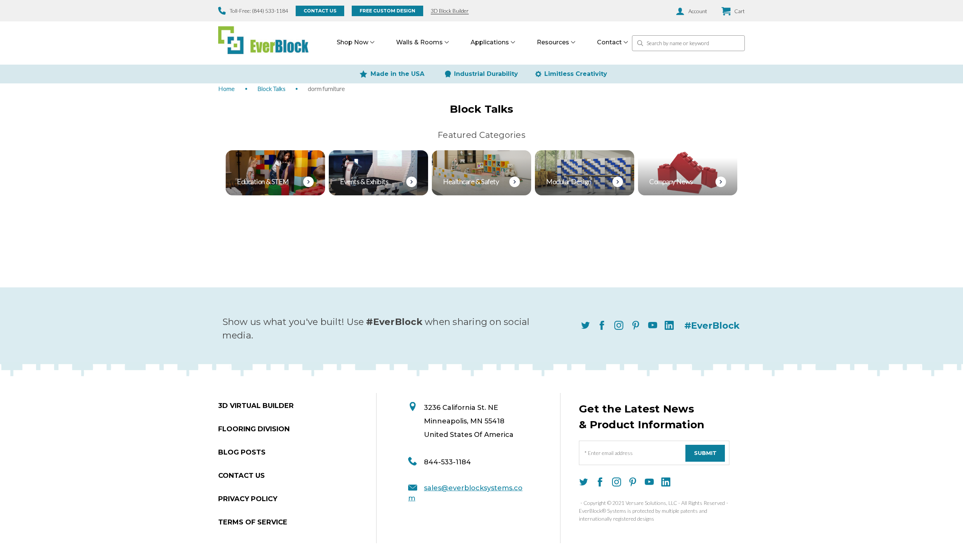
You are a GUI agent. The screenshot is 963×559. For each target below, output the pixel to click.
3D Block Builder (450, 11)
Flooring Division (254, 429)
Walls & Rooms (419, 42)
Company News (671, 181)
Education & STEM (263, 181)
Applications (490, 42)
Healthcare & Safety (471, 181)
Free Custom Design (387, 11)
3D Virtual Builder (256, 406)
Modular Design (568, 181)
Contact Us (320, 11)
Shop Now (352, 42)
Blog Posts (242, 452)
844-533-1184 (447, 462)
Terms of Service (252, 522)
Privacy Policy (247, 499)
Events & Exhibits (364, 181)
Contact (609, 42)
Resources (553, 42)
